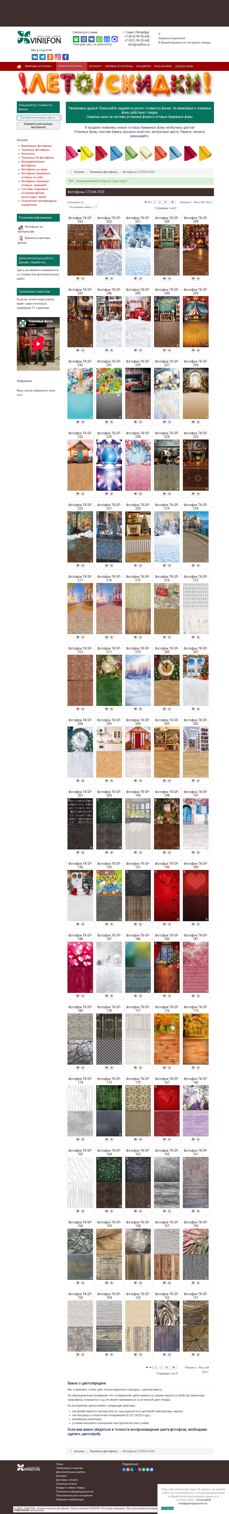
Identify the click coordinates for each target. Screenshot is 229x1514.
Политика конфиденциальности (74, 1491)
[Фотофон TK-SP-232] (80, 464)
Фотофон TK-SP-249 (196, 220)
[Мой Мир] (131, 1469)
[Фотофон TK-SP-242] (80, 393)
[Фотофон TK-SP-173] (109, 1110)
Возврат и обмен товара (70, 1487)
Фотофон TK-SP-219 (167, 507)
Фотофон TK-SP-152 (167, 1296)
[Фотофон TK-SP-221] (109, 536)
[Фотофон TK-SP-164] (109, 1182)
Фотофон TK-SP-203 (167, 722)
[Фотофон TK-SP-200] (109, 823)
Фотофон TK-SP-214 (167, 578)
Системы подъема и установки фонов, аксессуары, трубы (34, 193)
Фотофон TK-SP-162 (167, 1152)
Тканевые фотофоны (35, 149)
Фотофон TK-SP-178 (109, 1009)
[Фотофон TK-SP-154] (109, 1325)
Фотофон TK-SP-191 (138, 865)
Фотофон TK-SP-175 (196, 1009)
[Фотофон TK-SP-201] (80, 823)
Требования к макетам (69, 1468)
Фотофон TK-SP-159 (109, 1224)
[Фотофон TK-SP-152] (167, 1325)
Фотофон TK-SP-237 (167, 363)
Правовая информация (70, 1499)
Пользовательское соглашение (74, 1495)
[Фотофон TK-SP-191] (138, 895)
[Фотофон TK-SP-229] (109, 464)
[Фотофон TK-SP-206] (80, 751)
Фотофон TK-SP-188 (80, 937)
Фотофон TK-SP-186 (138, 937)
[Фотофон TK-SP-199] (138, 823)
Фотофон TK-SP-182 (167, 937)
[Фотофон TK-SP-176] (167, 1038)
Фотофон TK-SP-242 (80, 363)
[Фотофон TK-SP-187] (109, 967)
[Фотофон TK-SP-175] (195, 1038)
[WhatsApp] (99, 39)
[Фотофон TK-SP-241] (109, 393)
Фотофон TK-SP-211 (109, 650)
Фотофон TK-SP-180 (80, 1009)
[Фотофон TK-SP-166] (195, 1110)
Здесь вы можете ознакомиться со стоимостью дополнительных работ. (38, 274)
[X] (135, 1469)
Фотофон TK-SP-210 (138, 650)
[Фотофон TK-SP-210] (138, 680)
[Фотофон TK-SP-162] (167, 1182)
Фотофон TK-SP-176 (167, 1009)
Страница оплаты (66, 1483)
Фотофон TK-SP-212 (80, 650)
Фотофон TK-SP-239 (138, 363)
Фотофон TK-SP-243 (196, 291)
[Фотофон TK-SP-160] (80, 1254)
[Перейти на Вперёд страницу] (166, 202)
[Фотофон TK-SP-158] (138, 1254)
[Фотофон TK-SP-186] (138, 967)
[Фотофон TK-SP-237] (167, 393)
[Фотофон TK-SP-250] (167, 249)
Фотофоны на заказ (34, 169)
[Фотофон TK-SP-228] (138, 464)
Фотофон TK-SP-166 (196, 1080)
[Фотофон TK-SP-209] (167, 680)
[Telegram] (42, 56)
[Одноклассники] (50, 56)
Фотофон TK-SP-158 (138, 1224)
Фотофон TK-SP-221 (109, 507)
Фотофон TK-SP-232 (80, 435)
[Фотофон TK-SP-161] (195, 1182)
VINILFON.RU (21, 1510)
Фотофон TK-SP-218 (196, 507)
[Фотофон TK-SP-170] (138, 1110)
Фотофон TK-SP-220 (138, 507)
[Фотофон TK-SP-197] (195, 823)
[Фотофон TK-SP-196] (80, 895)
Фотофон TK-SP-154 (109, 1296)
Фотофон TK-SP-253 (80, 220)
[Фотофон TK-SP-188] (80, 967)
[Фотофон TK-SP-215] (138, 608)
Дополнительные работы (71, 1471)
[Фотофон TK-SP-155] (80, 1325)
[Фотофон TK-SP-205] (109, 751)
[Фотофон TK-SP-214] (167, 608)
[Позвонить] (76, 39)
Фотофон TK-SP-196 (80, 865)
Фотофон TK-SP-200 (109, 794)
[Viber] (139, 1469)
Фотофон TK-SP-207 (196, 650)
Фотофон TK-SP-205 (109, 722)
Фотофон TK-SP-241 (109, 363)
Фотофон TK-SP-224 (167, 435)
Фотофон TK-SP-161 (196, 1152)
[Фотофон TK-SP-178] (109, 1038)
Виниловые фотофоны (36, 145)
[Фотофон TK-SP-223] (195, 464)
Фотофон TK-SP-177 (138, 1009)
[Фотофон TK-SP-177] (138, 1038)
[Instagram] (57, 56)
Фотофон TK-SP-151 (196, 1296)
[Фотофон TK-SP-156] (195, 1254)
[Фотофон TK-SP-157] (167, 1254)
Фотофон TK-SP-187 (109, 937)
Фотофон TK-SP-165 (80, 1152)
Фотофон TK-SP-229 (109, 435)
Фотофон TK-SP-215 (138, 578)
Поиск (59, 1464)
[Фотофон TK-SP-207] (195, 680)
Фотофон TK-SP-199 (138, 794)
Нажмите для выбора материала (38, 125)
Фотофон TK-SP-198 (167, 794)
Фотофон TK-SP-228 (138, 435)
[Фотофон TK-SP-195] (109, 895)
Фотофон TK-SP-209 (167, 650)
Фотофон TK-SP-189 (196, 865)
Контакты (61, 1475)
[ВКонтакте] (91, 39)
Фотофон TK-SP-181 (196, 937)
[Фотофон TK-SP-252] (109, 249)
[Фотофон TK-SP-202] (195, 751)
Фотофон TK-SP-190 (167, 865)
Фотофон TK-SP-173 (109, 1080)
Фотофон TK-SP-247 (80, 291)
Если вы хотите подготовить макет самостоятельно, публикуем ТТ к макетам (35, 303)
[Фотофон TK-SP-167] (167, 1110)
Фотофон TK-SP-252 (109, 220)
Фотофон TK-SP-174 (80, 1080)
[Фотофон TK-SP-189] (195, 895)
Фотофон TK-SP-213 (196, 578)
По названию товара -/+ (82, 207)
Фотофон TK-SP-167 (167, 1080)
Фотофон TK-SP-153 (138, 1296)
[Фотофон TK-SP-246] (109, 321)
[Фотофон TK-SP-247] (80, 321)
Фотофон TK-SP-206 (80, 722)
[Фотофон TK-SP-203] (167, 751)
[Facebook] (65, 56)
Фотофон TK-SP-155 (80, 1296)
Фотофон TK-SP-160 (80, 1224)
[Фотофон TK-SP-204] (138, 751)
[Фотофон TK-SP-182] (167, 967)
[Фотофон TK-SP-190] (167, 895)
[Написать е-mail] (83, 39)
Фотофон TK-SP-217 (80, 578)
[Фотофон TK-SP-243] (195, 321)
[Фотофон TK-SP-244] (167, 321)
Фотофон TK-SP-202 (196, 722)
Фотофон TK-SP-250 (167, 220)
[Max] (114, 39)
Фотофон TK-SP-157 (167, 1224)
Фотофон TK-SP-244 (167, 291)
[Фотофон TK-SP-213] (195, 608)
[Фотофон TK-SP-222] (80, 536)
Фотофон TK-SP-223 (196, 435)
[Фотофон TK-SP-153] (138, 1325)
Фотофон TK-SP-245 (138, 291)
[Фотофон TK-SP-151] (195, 1325)
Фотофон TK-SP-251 (138, 220)
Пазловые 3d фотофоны (37, 157)
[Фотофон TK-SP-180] (80, 1038)
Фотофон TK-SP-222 (80, 507)
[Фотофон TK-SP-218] (195, 536)
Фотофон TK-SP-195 (109, 865)
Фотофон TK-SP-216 (109, 578)
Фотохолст (28, 153)
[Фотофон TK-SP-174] (80, 1110)
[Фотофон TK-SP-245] (138, 321)
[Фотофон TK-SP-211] (109, 680)
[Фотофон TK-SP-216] (109, 608)
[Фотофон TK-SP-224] (167, 464)
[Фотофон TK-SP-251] (138, 249)
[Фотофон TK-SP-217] (80, 608)
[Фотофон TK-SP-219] (167, 536)
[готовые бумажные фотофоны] (140, 153)
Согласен (167, 1508)
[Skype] (147, 1469)
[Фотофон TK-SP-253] (80, 249)
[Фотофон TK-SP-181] (195, 967)
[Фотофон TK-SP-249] (195, 249)
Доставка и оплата (67, 1479)
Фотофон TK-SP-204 (138, 722)
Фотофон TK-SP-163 (138, 1152)
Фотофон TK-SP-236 (196, 363)
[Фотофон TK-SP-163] (138, 1182)
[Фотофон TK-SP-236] (195, 393)
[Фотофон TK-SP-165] (80, 1182)
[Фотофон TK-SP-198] (167, 823)
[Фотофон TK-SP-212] (80, 680)
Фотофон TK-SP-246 (109, 291)
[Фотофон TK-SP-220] (138, 536)
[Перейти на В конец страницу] (173, 202)
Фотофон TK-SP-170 (138, 1080)
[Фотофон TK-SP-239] (138, 393)
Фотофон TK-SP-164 (109, 1152)
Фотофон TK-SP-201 (80, 794)
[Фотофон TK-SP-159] (109, 1254)
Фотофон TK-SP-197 (196, 794)
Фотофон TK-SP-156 (196, 1224)
